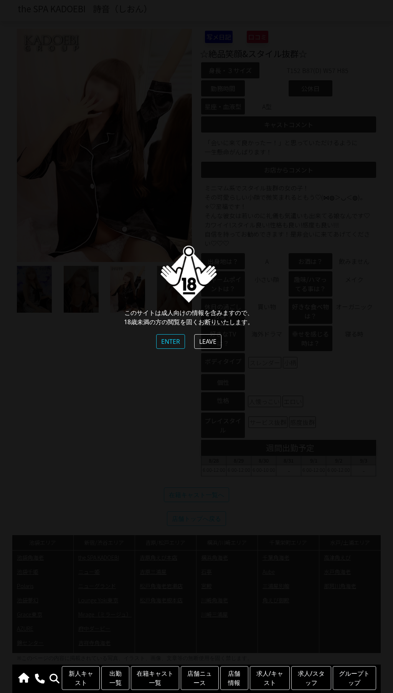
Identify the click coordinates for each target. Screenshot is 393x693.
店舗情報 (234, 678)
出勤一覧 (115, 678)
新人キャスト (81, 678)
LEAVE (207, 341)
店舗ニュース (199, 678)
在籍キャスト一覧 (155, 678)
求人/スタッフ (311, 678)
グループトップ (354, 678)
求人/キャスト (269, 678)
